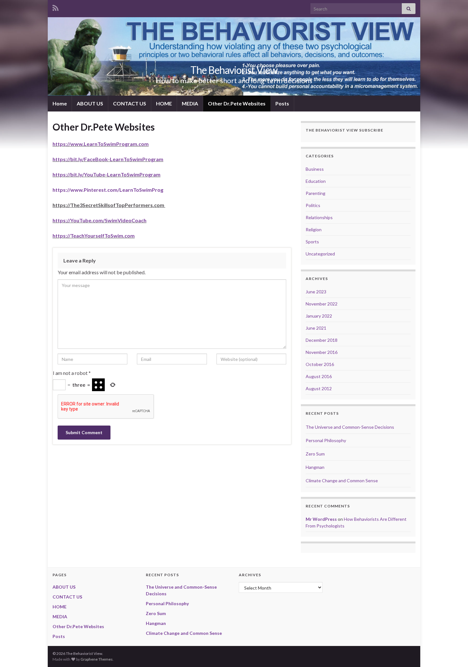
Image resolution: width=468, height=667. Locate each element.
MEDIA (190, 103)
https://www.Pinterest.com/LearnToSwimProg (108, 190)
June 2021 (316, 328)
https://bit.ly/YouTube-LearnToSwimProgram (106, 174)
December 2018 (321, 340)
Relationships (319, 217)
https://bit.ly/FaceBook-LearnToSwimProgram (108, 159)
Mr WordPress (321, 519)
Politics (313, 205)
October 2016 (320, 364)
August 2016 (319, 376)
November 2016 (321, 352)
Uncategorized (320, 253)
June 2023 (316, 291)
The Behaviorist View (234, 70)
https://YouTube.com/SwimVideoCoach (99, 220)
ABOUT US (90, 103)
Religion (314, 229)
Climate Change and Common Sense (342, 480)
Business (315, 169)
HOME (164, 103)
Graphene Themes (97, 659)
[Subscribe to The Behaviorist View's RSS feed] (56, 6)
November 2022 (321, 303)
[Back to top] (454, 653)
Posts (282, 103)
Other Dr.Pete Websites (237, 103)
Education (316, 181)
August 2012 (319, 388)
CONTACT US (129, 103)
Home (60, 103)
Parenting (315, 193)
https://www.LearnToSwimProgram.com (101, 144)
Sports (312, 241)
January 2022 (319, 316)
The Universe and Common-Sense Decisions (350, 427)
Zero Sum (315, 453)
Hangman (315, 467)
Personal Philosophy (326, 440)
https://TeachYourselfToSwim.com (94, 236)
